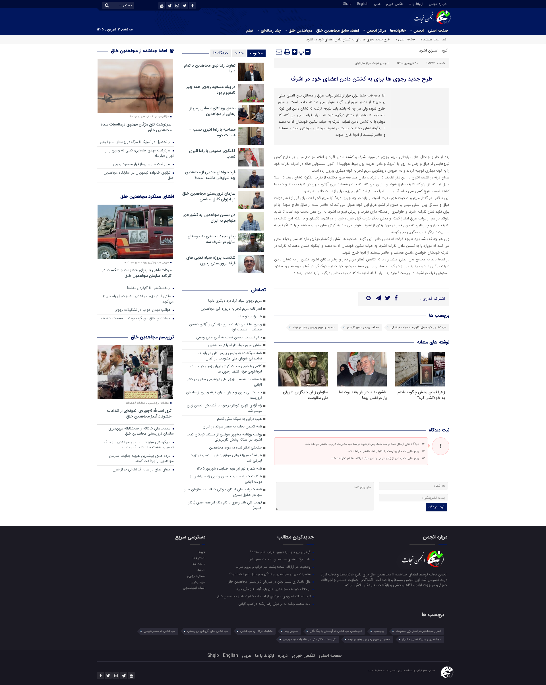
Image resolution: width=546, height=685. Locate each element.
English (362, 3)
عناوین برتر (291, 631)
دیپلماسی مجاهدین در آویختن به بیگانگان (336, 631)
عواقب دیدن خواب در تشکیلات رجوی (143, 310)
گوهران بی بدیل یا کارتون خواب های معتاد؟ (281, 551)
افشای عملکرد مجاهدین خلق (147, 196)
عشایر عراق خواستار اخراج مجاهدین (235, 345)
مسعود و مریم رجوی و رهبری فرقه (314, 327)
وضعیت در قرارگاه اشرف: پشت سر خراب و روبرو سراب (273, 566)
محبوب (256, 53)
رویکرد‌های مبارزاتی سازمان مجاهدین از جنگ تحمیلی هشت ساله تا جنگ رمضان (139, 445)
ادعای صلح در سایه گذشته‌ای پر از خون (142, 469)
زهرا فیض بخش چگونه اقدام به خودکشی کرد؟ (421, 395)
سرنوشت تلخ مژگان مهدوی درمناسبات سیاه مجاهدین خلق (136, 127)
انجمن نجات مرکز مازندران (371, 63)
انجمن (418, 30)
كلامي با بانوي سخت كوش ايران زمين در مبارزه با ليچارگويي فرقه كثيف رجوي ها (225, 369)
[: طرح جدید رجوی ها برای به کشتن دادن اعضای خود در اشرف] (279, 52)
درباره (283, 655)
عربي (377, 3)
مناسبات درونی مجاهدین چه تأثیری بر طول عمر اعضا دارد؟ (270, 574)
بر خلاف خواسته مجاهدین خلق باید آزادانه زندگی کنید (274, 588)
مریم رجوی (198, 581)
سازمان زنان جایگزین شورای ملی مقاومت (305, 395)
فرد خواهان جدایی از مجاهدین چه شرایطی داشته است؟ (210, 175)
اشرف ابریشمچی (194, 587)
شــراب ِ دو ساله (250, 316)
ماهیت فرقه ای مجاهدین (256, 631)
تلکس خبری (394, 3)
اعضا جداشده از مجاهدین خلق (139, 50)
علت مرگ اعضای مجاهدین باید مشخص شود (280, 559)
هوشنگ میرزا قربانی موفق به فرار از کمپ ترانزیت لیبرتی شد (226, 458)
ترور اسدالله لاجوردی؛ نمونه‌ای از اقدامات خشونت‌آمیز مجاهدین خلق (139, 413)
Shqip (347, 3)
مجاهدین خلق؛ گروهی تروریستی (207, 631)
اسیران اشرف (428, 51)
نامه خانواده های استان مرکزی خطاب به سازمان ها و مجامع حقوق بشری (223, 492)
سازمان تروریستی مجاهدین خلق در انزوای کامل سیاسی (208, 196)
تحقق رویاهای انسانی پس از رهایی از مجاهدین (212, 111)
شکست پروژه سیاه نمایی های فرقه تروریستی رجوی (210, 260)
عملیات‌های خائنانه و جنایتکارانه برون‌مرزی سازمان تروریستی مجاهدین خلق (141, 431)
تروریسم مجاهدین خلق (152, 337)
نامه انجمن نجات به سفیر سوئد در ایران (232, 426)
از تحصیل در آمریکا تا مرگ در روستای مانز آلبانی (136, 142)
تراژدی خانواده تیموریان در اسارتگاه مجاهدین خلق (139, 175)
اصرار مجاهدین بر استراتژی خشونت (418, 631)
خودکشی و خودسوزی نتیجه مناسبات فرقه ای (418, 327)
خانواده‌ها (398, 30)
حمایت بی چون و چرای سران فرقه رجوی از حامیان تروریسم (224, 395)
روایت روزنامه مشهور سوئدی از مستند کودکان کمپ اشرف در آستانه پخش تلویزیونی (224, 437)
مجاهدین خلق (300, 30)
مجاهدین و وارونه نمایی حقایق (421, 639)
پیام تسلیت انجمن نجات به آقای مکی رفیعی (229, 337)
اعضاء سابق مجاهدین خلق (337, 30)
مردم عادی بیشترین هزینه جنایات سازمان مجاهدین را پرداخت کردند (141, 458)
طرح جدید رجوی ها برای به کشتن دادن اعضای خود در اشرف (361, 79)
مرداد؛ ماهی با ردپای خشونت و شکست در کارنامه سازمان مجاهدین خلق (136, 273)
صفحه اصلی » (405, 39)
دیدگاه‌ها (220, 53)
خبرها (201, 551)
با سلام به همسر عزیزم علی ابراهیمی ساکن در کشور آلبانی (223, 382)
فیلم (249, 30)
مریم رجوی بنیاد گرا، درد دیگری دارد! (235, 301)
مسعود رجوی (196, 575)
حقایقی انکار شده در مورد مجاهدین (235, 448)
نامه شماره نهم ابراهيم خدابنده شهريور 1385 (229, 469)
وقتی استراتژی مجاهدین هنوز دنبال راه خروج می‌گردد (138, 299)
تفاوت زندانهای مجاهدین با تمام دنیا (209, 68)
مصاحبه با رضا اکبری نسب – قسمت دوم (212, 132)
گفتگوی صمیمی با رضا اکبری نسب (212, 154)
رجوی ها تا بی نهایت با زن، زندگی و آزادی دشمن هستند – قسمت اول (225, 327)
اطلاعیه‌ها (199, 557)
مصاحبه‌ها (198, 563)
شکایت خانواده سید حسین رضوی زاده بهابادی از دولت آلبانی (226, 479)
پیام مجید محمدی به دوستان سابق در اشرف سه (211, 239)
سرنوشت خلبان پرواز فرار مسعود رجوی (142, 164)
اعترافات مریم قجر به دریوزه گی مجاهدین (231, 309)
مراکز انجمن (376, 30)
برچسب (379, 631)
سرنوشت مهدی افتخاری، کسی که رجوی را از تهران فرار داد (140, 153)
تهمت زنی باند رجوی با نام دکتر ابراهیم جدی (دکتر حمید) (225, 505)
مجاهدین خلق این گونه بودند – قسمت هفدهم (136, 318)
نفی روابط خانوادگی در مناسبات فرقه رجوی (309, 639)
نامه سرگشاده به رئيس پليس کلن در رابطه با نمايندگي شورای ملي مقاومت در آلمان (229, 356)
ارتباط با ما (416, 3)
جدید (239, 53)
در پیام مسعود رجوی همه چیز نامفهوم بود (210, 90)
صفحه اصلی (438, 30)
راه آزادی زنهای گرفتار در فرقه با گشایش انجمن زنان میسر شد (224, 408)
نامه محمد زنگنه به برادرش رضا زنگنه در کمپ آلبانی (275, 603)
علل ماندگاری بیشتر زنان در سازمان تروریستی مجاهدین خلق (270, 581)
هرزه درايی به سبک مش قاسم (239, 419)
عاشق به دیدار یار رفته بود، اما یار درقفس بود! (363, 395)
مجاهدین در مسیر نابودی (363, 327)
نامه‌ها (201, 569)
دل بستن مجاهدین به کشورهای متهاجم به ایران (209, 218)
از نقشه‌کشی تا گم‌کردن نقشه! (149, 288)
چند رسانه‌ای (271, 30)
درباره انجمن (437, 3)
